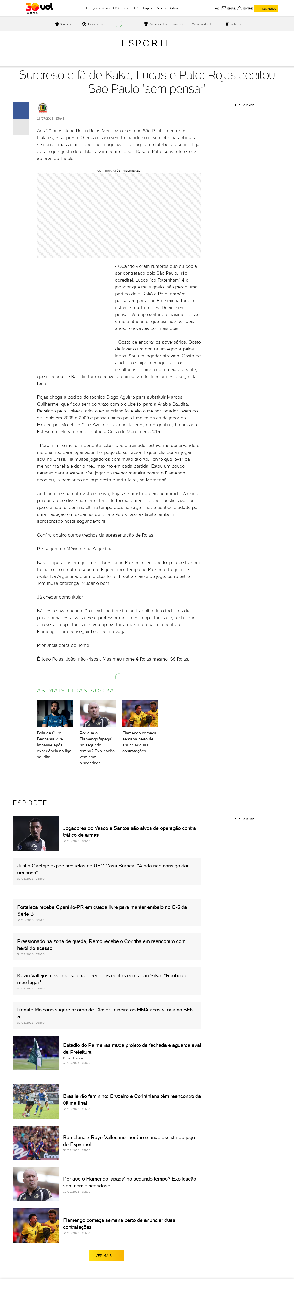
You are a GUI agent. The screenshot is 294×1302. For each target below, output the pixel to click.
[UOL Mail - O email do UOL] (228, 8)
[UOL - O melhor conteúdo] (39, 8)
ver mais (104, 1255)
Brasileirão (178, 24)
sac (217, 8)
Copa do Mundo (202, 24)
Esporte (147, 43)
